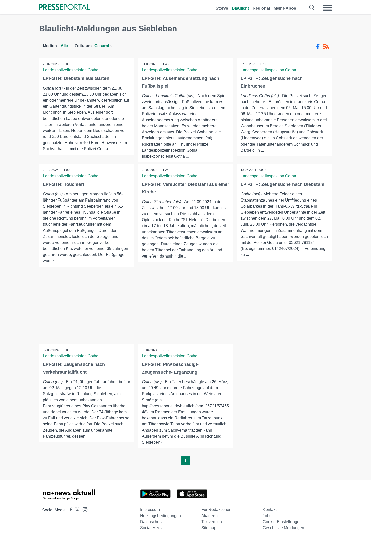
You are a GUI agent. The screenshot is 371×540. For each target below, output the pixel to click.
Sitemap (208, 528)
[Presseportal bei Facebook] (69, 510)
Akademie (210, 516)
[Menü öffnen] (327, 7)
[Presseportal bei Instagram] (83, 509)
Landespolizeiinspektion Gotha (70, 70)
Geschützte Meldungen (283, 528)
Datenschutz (151, 522)
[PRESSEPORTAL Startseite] (64, 7)
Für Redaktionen (216, 509)
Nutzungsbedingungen (160, 516)
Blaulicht (240, 8)
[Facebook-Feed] (318, 46)
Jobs (267, 516)
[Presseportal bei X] (76, 510)
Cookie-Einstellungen (282, 522)
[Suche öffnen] (312, 7)
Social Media (152, 528)
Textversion (211, 522)
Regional (261, 8)
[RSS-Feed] (326, 46)
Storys (222, 8)
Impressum (150, 509)
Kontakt (269, 509)
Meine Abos (285, 8)
